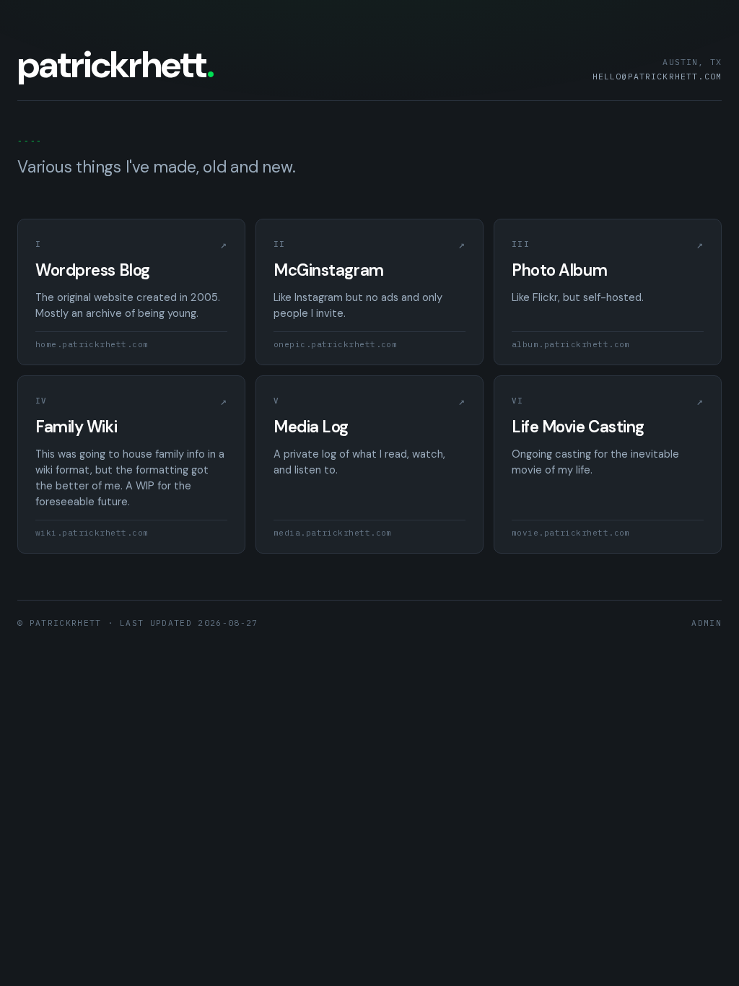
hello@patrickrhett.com (657, 76)
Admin (706, 623)
